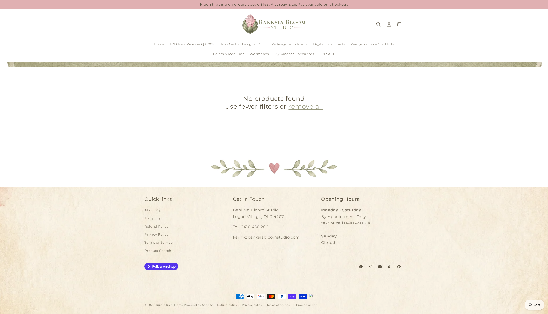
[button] (378, 24)
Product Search (157, 251)
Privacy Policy (156, 234)
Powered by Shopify (198, 304)
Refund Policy (156, 226)
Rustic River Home (169, 304)
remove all (305, 106)
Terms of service (278, 304)
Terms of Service (158, 242)
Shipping (152, 218)
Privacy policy (252, 304)
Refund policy (227, 304)
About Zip (153, 210)
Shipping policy (306, 304)
